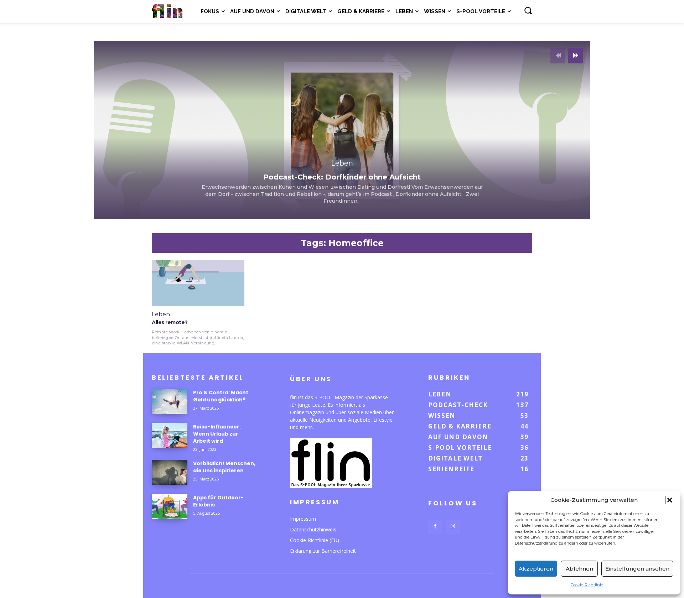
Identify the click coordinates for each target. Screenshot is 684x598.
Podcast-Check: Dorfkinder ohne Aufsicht (342, 177)
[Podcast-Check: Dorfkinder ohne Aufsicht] (342, 130)
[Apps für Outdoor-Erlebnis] (169, 506)
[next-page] (575, 55)
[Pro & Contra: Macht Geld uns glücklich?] (169, 401)
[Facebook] (435, 527)
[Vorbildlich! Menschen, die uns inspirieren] (169, 472)
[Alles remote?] (198, 283)
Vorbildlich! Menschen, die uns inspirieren (224, 467)
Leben (342, 163)
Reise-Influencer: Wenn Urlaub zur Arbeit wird (217, 433)
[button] (669, 500)
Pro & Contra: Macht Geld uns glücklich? (220, 396)
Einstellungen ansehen (637, 568)
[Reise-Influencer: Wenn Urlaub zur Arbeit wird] (169, 435)
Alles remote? (170, 322)
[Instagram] (453, 527)
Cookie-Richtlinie (587, 584)
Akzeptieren (536, 568)
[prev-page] (557, 55)
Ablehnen (579, 568)
